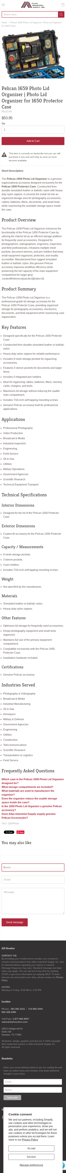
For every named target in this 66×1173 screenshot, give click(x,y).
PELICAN (7, 111)
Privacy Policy (30, 1139)
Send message (14, 922)
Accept (31, 1148)
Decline (31, 1157)
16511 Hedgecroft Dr (12, 1028)
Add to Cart (33, 141)
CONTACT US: (9, 955)
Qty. (4, 123)
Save (22, 832)
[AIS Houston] (33, 5)
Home (4, 22)
